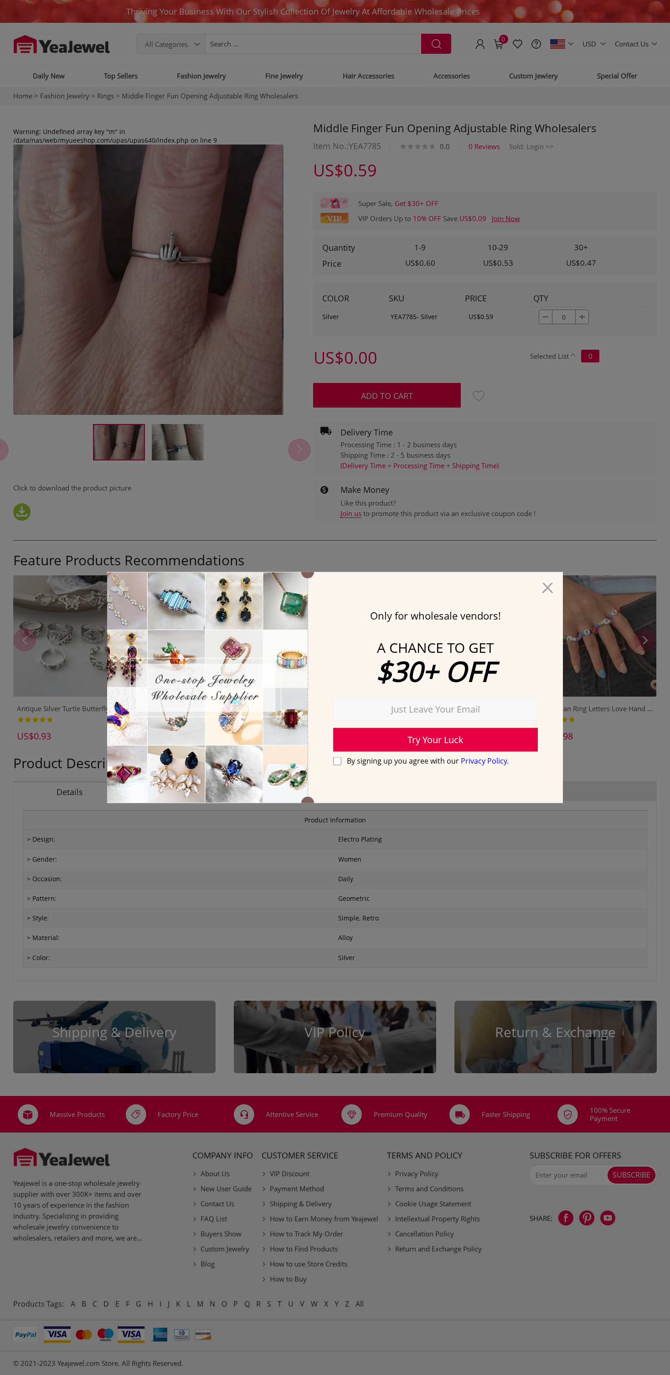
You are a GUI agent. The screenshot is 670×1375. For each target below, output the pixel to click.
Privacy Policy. (485, 760)
